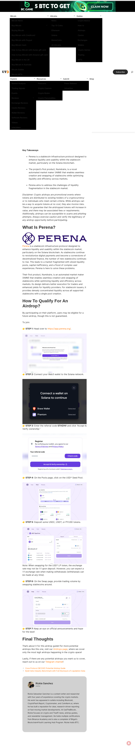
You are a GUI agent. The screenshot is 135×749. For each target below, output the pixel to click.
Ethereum (55, 30)
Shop (92, 79)
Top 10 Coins (57, 25)
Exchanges (82, 40)
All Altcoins (56, 45)
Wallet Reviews (18, 113)
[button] (48, 16)
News (53, 20)
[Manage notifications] (129, 743)
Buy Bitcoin (16, 25)
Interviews (16, 127)
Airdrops (81, 30)
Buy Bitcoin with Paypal (22, 40)
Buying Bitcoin (18, 30)
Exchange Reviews (20, 103)
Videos (15, 122)
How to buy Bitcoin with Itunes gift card (29, 50)
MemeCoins (56, 40)
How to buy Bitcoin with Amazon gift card (30, 55)
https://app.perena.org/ (59, 328)
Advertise (68, 88)
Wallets (81, 45)
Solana (54, 35)
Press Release (70, 83)
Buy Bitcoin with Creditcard (23, 35)
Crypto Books (44, 93)
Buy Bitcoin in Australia (21, 64)
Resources (41, 79)
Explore (13, 79)
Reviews (15, 98)
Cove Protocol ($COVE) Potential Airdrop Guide (45, 668)
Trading (81, 55)
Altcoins (53, 16)
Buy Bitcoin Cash (19, 45)
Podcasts (42, 83)
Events (15, 93)
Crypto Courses (45, 88)
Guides (80, 16)
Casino (81, 35)
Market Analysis (19, 83)
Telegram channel (54, 661)
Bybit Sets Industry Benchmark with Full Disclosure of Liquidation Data (55, 671)
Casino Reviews (18, 108)
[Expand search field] (132, 72)
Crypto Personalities (47, 98)
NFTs (80, 60)
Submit (66, 79)
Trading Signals (18, 88)
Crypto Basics (84, 20)
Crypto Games (84, 50)
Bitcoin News (17, 20)
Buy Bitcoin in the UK (21, 60)
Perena (25, 246)
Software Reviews (19, 117)
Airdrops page (60, 649)
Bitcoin (13, 16)
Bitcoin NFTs (17, 74)
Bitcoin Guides (18, 69)
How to (81, 25)
